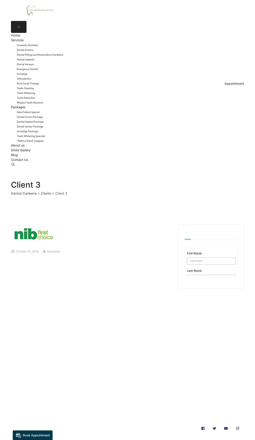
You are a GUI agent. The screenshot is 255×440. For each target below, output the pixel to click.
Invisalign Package (27, 131)
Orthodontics (24, 78)
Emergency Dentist (27, 69)
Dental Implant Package (30, 121)
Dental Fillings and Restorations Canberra (40, 54)
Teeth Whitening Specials (31, 136)
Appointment (234, 84)
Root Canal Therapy (28, 83)
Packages (18, 107)
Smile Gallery (21, 150)
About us (18, 145)
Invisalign (22, 73)
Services (17, 40)
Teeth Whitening (26, 93)
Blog (14, 155)
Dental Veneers (25, 64)
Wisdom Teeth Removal (30, 102)
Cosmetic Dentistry (27, 45)
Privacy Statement (25, 396)
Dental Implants (25, 59)
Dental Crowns (25, 49)
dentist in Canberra (50, 348)
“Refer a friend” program (30, 140)
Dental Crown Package (30, 116)
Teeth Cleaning (25, 88)
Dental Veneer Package (30, 126)
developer (53, 251)
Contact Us (19, 160)
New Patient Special (28, 112)
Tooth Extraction (26, 97)
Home (15, 35)
